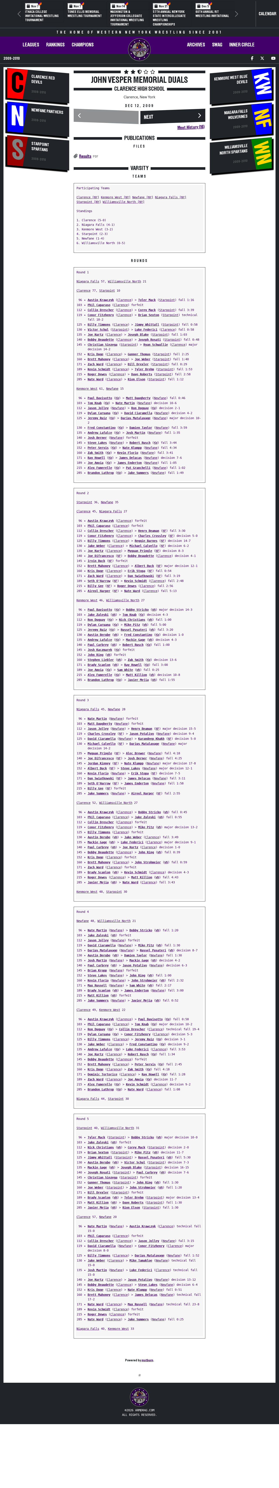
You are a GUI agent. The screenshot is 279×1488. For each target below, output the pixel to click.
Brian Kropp (97, 970)
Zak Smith (95, 452)
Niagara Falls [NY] (170, 197)
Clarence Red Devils (43, 79)
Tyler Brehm (144, 369)
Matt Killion (136, 675)
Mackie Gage (135, 639)
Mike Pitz (132, 624)
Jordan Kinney (99, 763)
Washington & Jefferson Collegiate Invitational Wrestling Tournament (127, 18)
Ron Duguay (140, 408)
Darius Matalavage (135, 418)
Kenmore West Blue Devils (231, 79)
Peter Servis (98, 447)
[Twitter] (262, 58)
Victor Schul (98, 329)
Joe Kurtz (95, 334)
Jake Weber (96, 546)
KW (117, 398)
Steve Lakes (97, 442)
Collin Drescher (101, 310)
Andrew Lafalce (100, 432)
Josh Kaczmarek (100, 649)
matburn (147, 1360)
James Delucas (130, 457)
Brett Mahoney (99, 359)
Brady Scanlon (99, 665)
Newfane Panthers (47, 111)
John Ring (95, 654)
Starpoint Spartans (40, 146)
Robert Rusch (139, 442)
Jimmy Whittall (147, 324)
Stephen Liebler (101, 660)
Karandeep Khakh (151, 738)
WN (154, 609)
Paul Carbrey (98, 644)
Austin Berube (99, 634)
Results (85, 156)
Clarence (83, 290)
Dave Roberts (141, 374)
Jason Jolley (98, 408)
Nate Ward (95, 379)
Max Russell (97, 985)
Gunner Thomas (139, 354)
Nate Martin (125, 403)
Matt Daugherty (138, 398)
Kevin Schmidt (99, 369)
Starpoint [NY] (89, 202)
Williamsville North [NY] (124, 202)
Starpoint (107, 290)
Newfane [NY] (142, 197)
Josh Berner (97, 437)
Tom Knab (95, 403)
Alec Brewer (135, 753)
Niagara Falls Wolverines (236, 114)
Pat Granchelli (138, 467)
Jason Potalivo (141, 733)
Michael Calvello (143, 546)
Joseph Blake (138, 334)
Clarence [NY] (88, 197)
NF (164, 530)
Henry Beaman (148, 530)
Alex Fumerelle (100, 467)
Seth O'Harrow (99, 581)
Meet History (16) (190, 127)
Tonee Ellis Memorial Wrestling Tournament (85, 14)
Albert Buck (144, 566)
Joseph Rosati (149, 339)
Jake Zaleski (98, 614)
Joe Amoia (95, 462)
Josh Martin (135, 432)
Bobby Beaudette (101, 339)
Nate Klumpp (132, 447)
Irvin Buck (96, 561)
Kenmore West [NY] (116, 197)
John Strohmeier (148, 862)
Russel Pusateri (134, 629)
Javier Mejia (138, 680)
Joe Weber (142, 359)
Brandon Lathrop (101, 472)
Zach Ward (95, 364)
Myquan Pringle (140, 551)
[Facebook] (252, 58)
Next (148, 117)
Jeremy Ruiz (97, 418)
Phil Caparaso (99, 305)
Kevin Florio (127, 452)
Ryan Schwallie (155, 344)
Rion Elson (136, 379)
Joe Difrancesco (101, 556)
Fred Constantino (102, 427)
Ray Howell (96, 457)
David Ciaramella (138, 413)
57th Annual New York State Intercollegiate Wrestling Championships (169, 18)
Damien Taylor (140, 427)
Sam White (125, 670)
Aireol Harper (99, 591)
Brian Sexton (148, 315)
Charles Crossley (152, 535)
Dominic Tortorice (102, 1074)
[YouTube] (273, 58)
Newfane (112, 388)
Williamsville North (124, 281)
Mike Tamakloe (140, 1260)
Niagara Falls (88, 281)
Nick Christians (132, 619)
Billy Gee (95, 586)
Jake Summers (138, 472)
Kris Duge (95, 354)
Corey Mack (147, 310)
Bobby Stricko (137, 609)
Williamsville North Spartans (234, 149)
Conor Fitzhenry (101, 315)
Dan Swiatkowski (141, 576)
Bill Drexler (138, 364)
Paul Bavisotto (100, 398)
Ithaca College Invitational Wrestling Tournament (42, 16)
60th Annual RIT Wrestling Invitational (212, 14)
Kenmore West (87, 388)
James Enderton (129, 462)
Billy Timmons (99, 324)
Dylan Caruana (99, 413)
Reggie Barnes (146, 540)
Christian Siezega (102, 344)
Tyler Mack (147, 300)
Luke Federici (146, 329)
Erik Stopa (136, 571)
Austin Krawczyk (101, 300)
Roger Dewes (97, 374)
